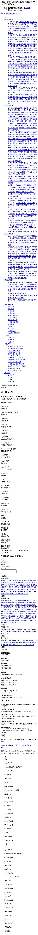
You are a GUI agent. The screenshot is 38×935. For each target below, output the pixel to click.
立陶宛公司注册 (26, 37)
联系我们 (11, 377)
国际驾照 (11, 326)
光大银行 (17, 209)
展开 (2, 596)
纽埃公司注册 (32, 77)
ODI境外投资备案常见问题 (17, 359)
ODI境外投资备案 (14, 333)
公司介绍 (11, 375)
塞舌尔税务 (13, 273)
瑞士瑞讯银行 (23, 609)
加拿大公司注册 (21, 68)
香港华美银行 (28, 125)
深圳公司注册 (31, 90)
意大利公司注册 (13, 46)
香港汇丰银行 (25, 112)
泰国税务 (31, 238)
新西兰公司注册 (13, 79)
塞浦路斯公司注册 (29, 39)
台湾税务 (17, 242)
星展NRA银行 (31, 185)
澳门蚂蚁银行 (20, 174)
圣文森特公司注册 (23, 57)
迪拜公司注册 (23, 77)
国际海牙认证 (12, 320)
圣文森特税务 (18, 262)
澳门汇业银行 (31, 172)
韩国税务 (24, 242)
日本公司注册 (29, 28)
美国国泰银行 (20, 134)
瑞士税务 (22, 256)
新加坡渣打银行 (25, 150)
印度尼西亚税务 (15, 238)
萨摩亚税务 (29, 275)
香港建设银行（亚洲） (21, 108)
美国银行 (28, 134)
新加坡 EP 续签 (13, 315)
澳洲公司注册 (23, 79)
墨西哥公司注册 (25, 585)
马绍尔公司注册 (15, 81)
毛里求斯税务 (29, 273)
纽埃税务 (16, 275)
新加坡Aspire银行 (21, 154)
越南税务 (27, 240)
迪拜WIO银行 (18, 194)
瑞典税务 (16, 256)
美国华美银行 (28, 132)
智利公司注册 (23, 59)
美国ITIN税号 (12, 317)
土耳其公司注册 (18, 39)
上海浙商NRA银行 (22, 214)
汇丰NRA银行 (12, 187)
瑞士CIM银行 (28, 176)
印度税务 (28, 236)
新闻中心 (7, 335)
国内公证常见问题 (14, 351)
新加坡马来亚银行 (14, 150)
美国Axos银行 (20, 139)
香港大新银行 (21, 117)
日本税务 (11, 242)
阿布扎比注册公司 (31, 83)
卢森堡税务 (19, 249)
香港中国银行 (14, 110)
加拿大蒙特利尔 (21, 231)
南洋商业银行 (32, 114)
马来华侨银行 (31, 203)
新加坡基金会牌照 (17, 284)
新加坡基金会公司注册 (26, 94)
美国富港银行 (18, 132)
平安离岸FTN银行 (26, 211)
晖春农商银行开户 (17, 216)
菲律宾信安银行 (18, 229)
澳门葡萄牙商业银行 (21, 167)
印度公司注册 (24, 22)
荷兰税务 (28, 251)
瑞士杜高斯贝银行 (19, 178)
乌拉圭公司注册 (24, 61)
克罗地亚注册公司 (29, 53)
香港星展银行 (14, 114)
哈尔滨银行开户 (29, 216)
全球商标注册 (12, 313)
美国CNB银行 (32, 143)
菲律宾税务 (24, 238)
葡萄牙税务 (27, 247)
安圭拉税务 (26, 264)
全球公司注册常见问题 (15, 346)
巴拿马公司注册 (19, 66)
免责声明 (9, 745)
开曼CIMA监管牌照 (22, 300)
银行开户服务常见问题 (15, 348)
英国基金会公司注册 (25, 99)
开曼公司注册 (14, 61)
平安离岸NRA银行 (14, 211)
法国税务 (22, 251)
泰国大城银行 (18, 198)
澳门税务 (30, 242)
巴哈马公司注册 (27, 64)
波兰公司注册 (14, 50)
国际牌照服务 (8, 280)
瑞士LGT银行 (11, 622)
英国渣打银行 (28, 220)
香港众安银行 (18, 125)
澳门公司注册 (28, 30)
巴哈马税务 (11, 267)
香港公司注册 (14, 594)
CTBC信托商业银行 (27, 136)
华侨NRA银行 (21, 185)
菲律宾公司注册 (26, 24)
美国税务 (27, 269)
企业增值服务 (8, 304)
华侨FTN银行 (20, 192)
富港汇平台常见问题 (14, 370)
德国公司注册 (23, 48)
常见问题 (7, 344)
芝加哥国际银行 (28, 223)
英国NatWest (18, 223)
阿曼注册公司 (12, 86)
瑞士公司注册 (14, 48)
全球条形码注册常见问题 (16, 364)
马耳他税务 (15, 251)
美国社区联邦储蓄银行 (17, 141)
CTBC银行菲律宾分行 (23, 225)
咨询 (5, 757)
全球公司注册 (8, 19)
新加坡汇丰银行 (32, 147)
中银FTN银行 (31, 209)
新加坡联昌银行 (29, 152)
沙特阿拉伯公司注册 (27, 81)
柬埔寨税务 (33, 240)
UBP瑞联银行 (18, 181)
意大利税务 (29, 253)
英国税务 (14, 253)
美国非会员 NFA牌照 (17, 298)
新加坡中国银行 (16, 161)
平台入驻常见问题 (14, 355)
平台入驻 (11, 311)
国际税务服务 (8, 234)
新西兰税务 (21, 236)
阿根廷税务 (18, 264)
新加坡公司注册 (29, 26)
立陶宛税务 (11, 249)
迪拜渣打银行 (28, 194)
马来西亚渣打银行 (22, 205)
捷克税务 (34, 247)
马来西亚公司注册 (17, 26)
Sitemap (3, 745)
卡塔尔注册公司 (19, 83)
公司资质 (11, 379)
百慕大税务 (19, 267)
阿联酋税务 (21, 273)
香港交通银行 (23, 110)
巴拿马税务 (27, 267)
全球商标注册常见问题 (15, 357)
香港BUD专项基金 (20, 287)
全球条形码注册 (13, 322)
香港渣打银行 (25, 119)
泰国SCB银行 (17, 200)
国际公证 (11, 309)
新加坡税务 (19, 240)
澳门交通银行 (32, 170)
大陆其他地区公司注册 (27, 88)
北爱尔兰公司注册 (23, 35)
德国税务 (28, 256)
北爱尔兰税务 (18, 247)
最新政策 (11, 340)
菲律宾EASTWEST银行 (22, 227)
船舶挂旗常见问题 (14, 368)
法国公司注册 (21, 41)
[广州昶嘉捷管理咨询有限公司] (11, 14)
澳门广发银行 (14, 170)
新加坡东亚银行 (13, 158)
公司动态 (11, 337)
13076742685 (5, 552)
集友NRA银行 (29, 192)
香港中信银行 (15, 112)
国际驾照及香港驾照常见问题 (17, 366)
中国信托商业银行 (25, 128)
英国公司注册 (21, 44)
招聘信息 (11, 381)
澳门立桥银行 (28, 163)
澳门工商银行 (18, 163)
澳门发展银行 (12, 172)
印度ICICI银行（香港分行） (19, 121)
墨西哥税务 (11, 269)
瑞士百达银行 (28, 181)
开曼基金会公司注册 (27, 97)
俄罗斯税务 (21, 253)
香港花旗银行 (15, 119)
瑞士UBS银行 (29, 178)
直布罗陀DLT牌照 (20, 293)
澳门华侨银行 (23, 170)
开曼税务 (16, 278)
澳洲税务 (22, 275)
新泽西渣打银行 (13, 143)
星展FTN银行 (30, 189)
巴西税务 (33, 262)
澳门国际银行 (29, 165)
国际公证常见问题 (14, 353)
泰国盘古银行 (28, 618)
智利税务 (11, 264)
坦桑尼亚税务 (24, 271)
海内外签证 (11, 331)
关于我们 (7, 373)
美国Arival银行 (16, 136)
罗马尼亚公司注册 (17, 53)
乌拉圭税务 (23, 278)
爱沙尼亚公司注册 (25, 50)
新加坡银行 (31, 154)
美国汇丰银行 (12, 145)
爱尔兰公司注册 (21, 587)
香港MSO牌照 (28, 284)
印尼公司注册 (15, 24)
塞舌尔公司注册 (19, 75)
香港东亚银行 (12, 117)
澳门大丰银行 (21, 172)
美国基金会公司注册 (7, 580)
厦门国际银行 (12, 189)
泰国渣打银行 (26, 200)
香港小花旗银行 (22, 123)
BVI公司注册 (29, 66)
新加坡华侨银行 (21, 147)
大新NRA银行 (31, 187)
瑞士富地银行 (18, 176)
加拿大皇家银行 (32, 231)
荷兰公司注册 (31, 41)
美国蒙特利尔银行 (31, 141)
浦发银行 (24, 209)
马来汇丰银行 (21, 203)
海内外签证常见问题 (14, 362)
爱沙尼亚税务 (22, 258)
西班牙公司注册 (24, 46)
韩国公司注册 (18, 30)
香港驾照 (11, 324)
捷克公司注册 (15, 37)
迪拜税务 (4, 629)
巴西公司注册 (14, 59)
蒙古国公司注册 (20, 591)
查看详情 (27, 8)
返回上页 (4, 387)
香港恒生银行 (23, 114)
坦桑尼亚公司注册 (25, 72)
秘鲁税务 (27, 262)
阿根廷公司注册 (23, 583)
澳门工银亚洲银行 (16, 600)
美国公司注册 (31, 68)
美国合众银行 (23, 143)
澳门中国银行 (20, 165)
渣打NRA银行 (22, 187)
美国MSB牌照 (18, 295)
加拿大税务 (19, 269)
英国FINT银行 (19, 220)
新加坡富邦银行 (31, 156)
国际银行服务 (8, 106)
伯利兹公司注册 (16, 64)
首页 (5, 17)
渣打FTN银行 (21, 189)
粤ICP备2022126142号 (19, 745)
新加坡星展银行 (18, 152)
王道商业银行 (15, 130)
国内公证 (11, 306)
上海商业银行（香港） (26, 620)
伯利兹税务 (33, 264)
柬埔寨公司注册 (19, 28)
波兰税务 (14, 258)
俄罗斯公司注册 (32, 44)
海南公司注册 (21, 90)
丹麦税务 (30, 258)
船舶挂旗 (11, 328)
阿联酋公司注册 (30, 75)
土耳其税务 (27, 249)
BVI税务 (34, 267)
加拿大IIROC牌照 (23, 282)
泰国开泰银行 (28, 198)
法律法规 (11, 342)
